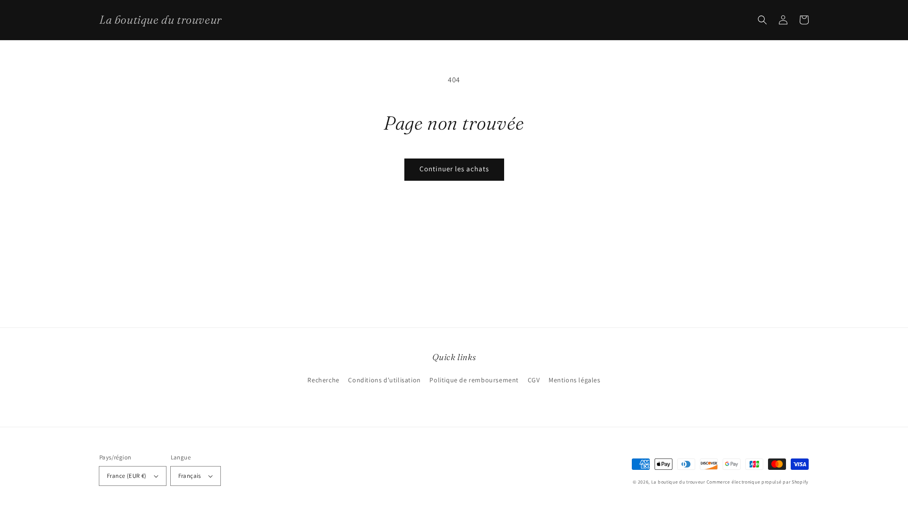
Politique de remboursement (474, 380)
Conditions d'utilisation (384, 380)
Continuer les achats (454, 168)
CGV (534, 380)
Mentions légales (575, 380)
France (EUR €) (127, 476)
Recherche (323, 380)
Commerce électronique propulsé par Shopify (758, 482)
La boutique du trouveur (678, 482)
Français (189, 476)
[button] (762, 19)
